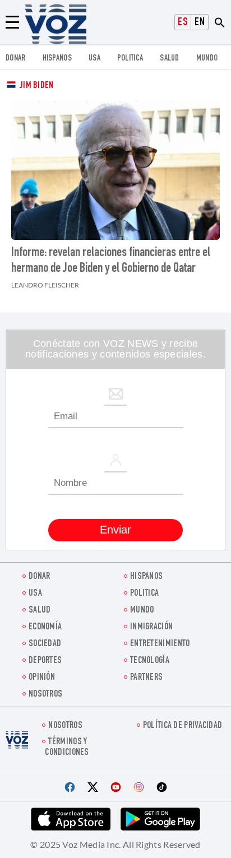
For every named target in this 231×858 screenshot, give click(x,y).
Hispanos (57, 58)
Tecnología (149, 661)
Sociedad (45, 644)
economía (45, 627)
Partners (146, 678)
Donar (16, 58)
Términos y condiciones (67, 748)
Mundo (207, 58)
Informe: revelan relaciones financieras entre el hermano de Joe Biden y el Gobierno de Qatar (110, 261)
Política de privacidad (183, 726)
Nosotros (45, 694)
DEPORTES (45, 661)
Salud (169, 58)
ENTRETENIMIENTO (160, 644)
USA (94, 58)
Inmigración (151, 627)
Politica (130, 58)
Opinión (42, 678)
